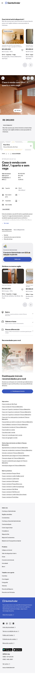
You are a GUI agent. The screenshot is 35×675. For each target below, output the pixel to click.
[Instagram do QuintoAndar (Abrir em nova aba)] (7, 623)
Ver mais (6, 223)
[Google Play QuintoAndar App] (8, 649)
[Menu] (2, 3)
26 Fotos (19, 110)
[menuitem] (5, 154)
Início (3, 153)
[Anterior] (25, 65)
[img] (13, 36)
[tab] (7, 230)
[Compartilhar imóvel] (24, 78)
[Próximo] (30, 65)
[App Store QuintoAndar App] (17, 649)
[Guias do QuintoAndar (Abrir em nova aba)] (10, 623)
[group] (13, 45)
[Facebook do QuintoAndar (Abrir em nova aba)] (4, 623)
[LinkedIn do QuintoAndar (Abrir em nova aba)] (13, 623)
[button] (17, 313)
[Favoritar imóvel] (28, 78)
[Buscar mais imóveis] (3, 78)
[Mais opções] (32, 78)
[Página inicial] (12, 3)
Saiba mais (17, 259)
